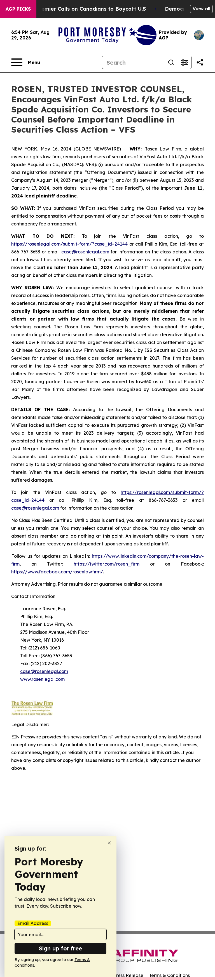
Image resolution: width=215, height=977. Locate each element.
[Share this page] (200, 62)
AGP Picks (18, 9)
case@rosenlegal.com (85, 252)
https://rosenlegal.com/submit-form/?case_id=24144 (69, 244)
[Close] (109, 843)
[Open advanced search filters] (184, 62)
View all (201, 8)
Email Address (32, 923)
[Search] (171, 62)
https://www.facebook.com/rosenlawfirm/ (57, 572)
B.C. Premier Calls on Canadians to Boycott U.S (85, 9)
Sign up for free (60, 948)
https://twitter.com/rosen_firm (106, 564)
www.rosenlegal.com (42, 679)
